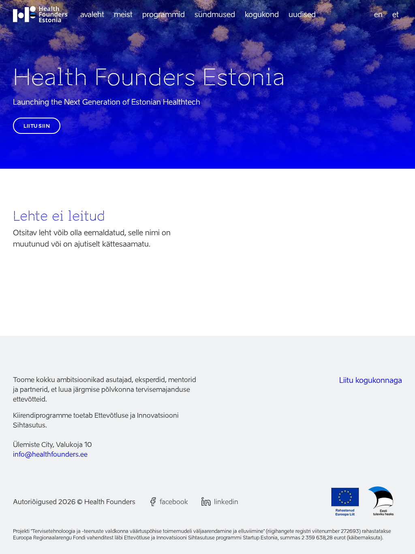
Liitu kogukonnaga (370, 380)
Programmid (163, 14)
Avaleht (92, 14)
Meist (123, 14)
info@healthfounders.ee (50, 454)
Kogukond (262, 14)
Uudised (302, 14)
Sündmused (215, 14)
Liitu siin (37, 126)
